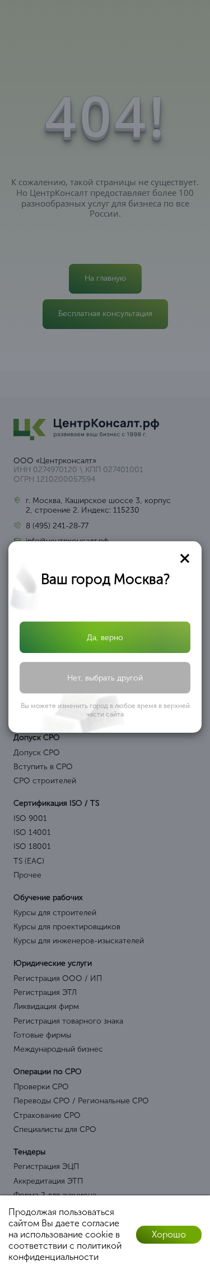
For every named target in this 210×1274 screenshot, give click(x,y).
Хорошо (169, 1234)
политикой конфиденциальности (65, 1251)
